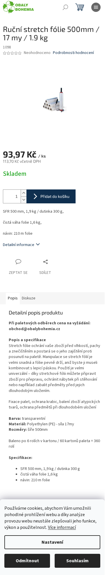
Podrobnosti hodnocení (73, 53)
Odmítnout (27, 561)
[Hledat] (65, 7)
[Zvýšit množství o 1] (23, 193)
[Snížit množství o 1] (23, 199)
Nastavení (52, 542)
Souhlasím (77, 561)
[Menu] (96, 7)
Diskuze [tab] (28, 298)
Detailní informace (18, 245)
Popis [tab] (13, 298)
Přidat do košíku (54, 196)
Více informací (62, 527)
